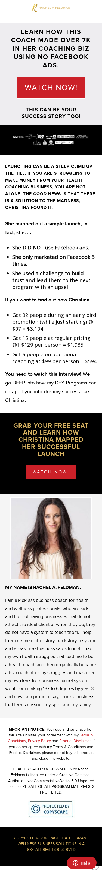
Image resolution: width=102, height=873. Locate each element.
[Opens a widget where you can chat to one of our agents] (82, 863)
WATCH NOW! (51, 87)
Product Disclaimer (75, 741)
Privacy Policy (39, 741)
